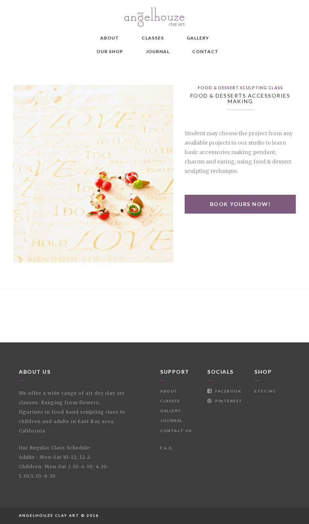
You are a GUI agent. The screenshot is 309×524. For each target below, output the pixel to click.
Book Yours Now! (240, 204)
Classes (153, 38)
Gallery (198, 38)
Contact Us (176, 430)
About (109, 38)
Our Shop (109, 51)
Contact (205, 51)
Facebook (227, 391)
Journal (158, 51)
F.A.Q (166, 448)
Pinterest (228, 401)
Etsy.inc (265, 391)
